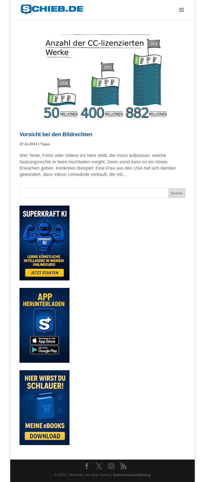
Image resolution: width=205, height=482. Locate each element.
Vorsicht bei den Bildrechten (56, 134)
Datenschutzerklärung (132, 475)
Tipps (45, 144)
